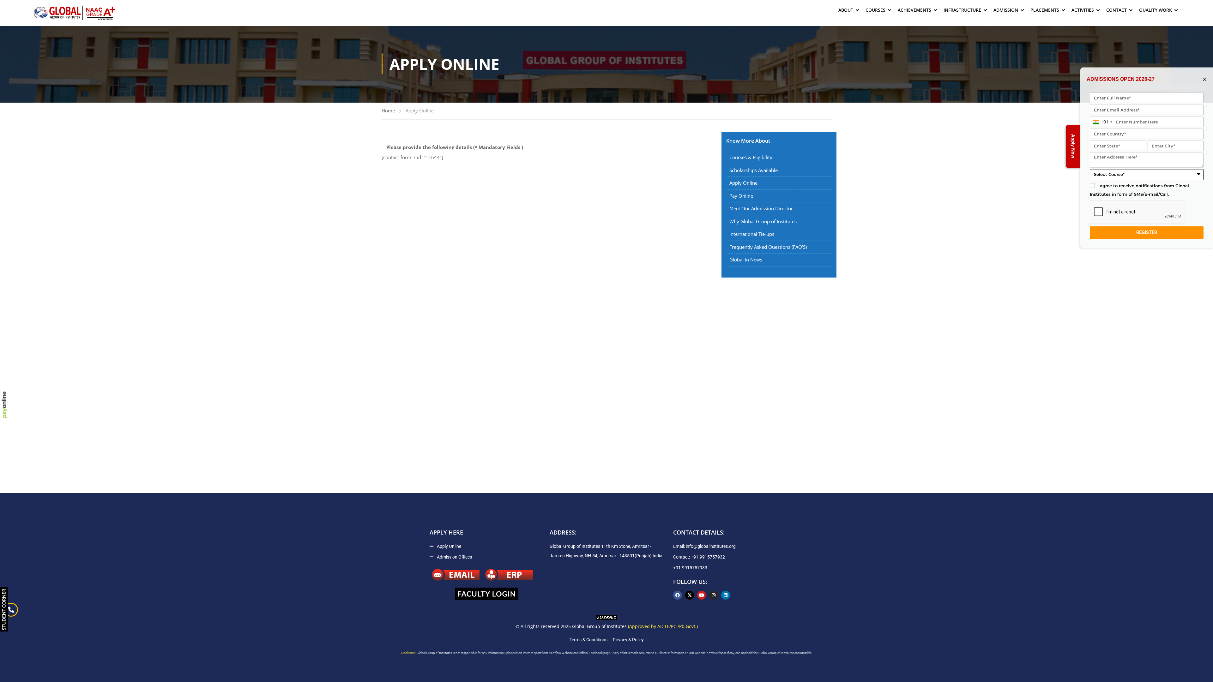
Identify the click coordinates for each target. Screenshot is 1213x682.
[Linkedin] (725, 595)
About (845, 10)
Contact (1116, 10)
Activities (1082, 10)
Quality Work (1155, 10)
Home (388, 110)
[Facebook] (677, 595)
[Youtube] (701, 595)
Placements (1044, 10)
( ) (454, 147)
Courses (875, 10)
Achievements (914, 10)
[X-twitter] (689, 595)
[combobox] (1102, 122)
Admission (1005, 10)
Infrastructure (962, 10)
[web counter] (606, 617)
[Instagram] (713, 595)
